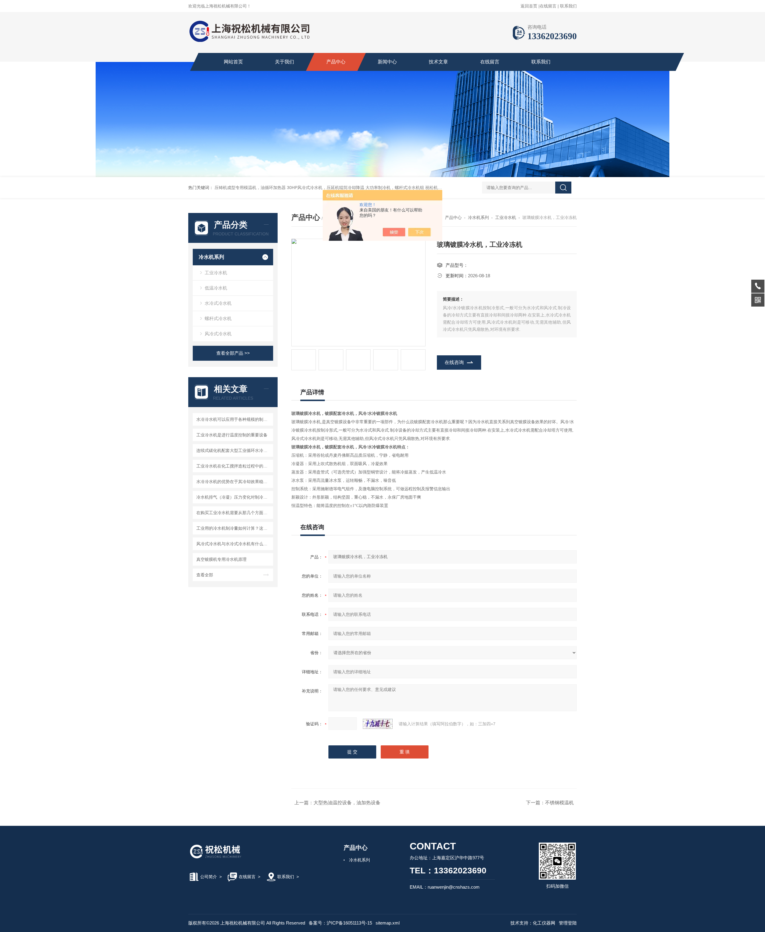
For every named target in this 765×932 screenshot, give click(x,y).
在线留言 (548, 6)
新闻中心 (387, 61)
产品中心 (335, 61)
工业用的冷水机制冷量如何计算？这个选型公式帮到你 (233, 528)
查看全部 (204, 574)
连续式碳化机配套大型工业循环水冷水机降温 (233, 450)
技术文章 (438, 61)
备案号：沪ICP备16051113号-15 (340, 922)
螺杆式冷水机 (218, 318)
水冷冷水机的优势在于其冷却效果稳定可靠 (233, 481)
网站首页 (233, 61)
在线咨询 (454, 362)
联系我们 (568, 6)
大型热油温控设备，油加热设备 (346, 802)
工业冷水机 (216, 272)
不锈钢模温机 (559, 802)
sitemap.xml (388, 922)
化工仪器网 (544, 922)
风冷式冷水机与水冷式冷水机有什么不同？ (233, 543)
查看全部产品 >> (233, 353)
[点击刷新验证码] (378, 724)
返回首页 (529, 6)
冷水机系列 (211, 257)
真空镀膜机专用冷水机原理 (221, 559)
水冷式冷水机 (218, 303)
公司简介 (208, 876)
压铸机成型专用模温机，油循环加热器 (250, 187)
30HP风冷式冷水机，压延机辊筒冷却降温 (325, 187)
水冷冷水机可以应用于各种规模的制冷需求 (233, 419)
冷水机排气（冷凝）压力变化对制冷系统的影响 (233, 497)
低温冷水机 (216, 287)
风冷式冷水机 (218, 333)
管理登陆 (568, 922)
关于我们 (284, 61)
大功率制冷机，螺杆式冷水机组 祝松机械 (403, 187)
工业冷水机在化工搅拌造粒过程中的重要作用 (233, 466)
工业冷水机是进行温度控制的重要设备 (231, 435)
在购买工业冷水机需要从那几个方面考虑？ (233, 512)
